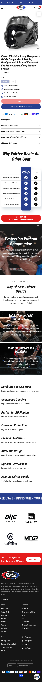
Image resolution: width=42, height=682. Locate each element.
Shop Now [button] (4, 599)
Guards (3, 625)
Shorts (3, 622)
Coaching (4, 628)
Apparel (3, 631)
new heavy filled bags (12, 2)
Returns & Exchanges (29, 625)
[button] (21, 101)
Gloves (3, 618)
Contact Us (25, 622)
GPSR (3, 650)
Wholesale (25, 628)
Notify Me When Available (21, 106)
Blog (23, 615)
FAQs (23, 618)
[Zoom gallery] (39, 14)
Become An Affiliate (28, 612)
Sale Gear (4, 609)
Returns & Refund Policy (9, 644)
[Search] (35, 8)
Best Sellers (5, 615)
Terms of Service (6, 647)
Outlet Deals (5, 612)
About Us (25, 609)
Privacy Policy (5, 641)
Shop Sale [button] (33, 559)
